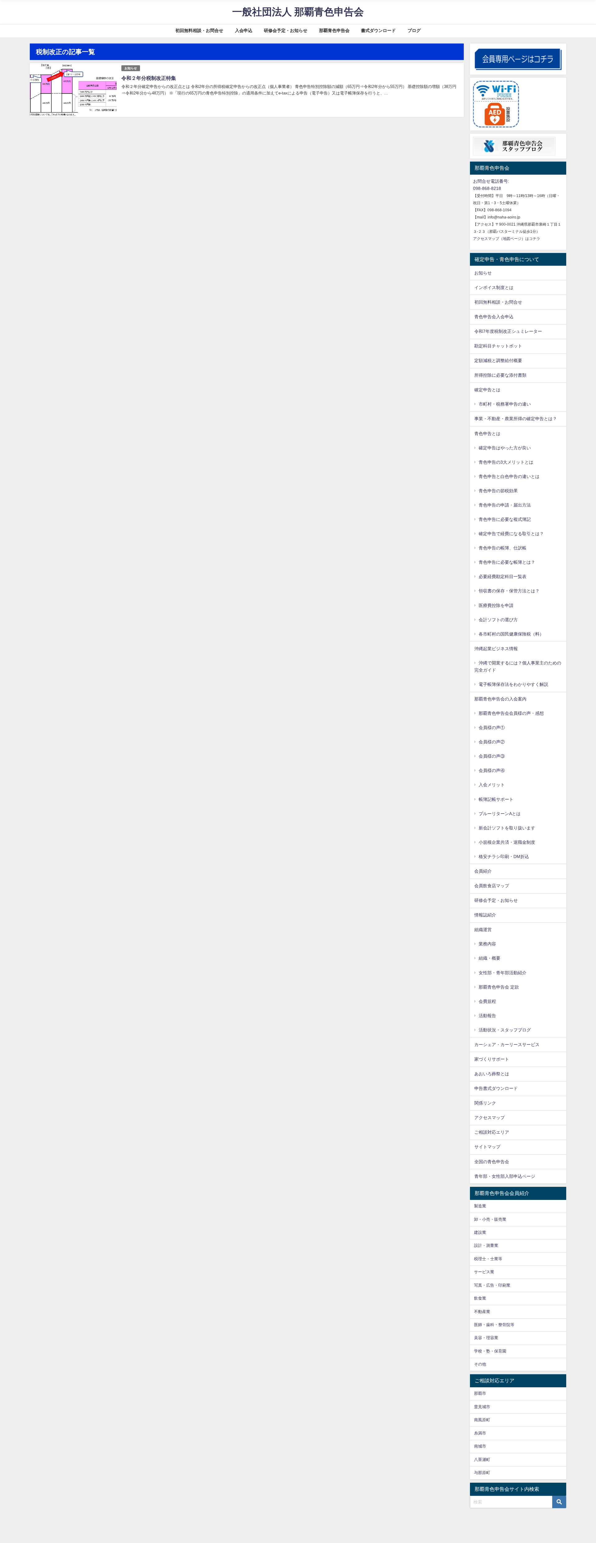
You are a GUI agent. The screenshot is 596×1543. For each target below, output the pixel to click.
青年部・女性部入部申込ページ (504, 1176)
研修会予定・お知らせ (285, 30)
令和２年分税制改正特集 (148, 78)
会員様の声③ (492, 756)
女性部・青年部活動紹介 (502, 973)
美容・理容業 (486, 1338)
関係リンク (485, 1103)
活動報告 (487, 1015)
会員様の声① (492, 727)
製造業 (480, 1206)
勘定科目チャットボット (498, 346)
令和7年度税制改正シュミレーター (508, 331)
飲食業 (480, 1298)
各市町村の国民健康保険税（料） (511, 634)
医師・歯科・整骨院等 (494, 1325)
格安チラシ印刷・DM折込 (504, 856)
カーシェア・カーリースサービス (507, 1044)
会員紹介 (483, 871)
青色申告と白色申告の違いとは (509, 476)
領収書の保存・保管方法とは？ (509, 591)
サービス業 (484, 1272)
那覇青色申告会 (334, 30)
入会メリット (492, 785)
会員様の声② (492, 742)
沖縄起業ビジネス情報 (496, 648)
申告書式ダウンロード (496, 1088)
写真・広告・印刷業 (492, 1285)
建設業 (480, 1232)
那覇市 (480, 1393)
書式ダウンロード (378, 30)
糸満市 (480, 1433)
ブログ (414, 30)
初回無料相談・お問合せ (199, 30)
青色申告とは (487, 433)
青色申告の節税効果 (498, 491)
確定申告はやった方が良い (505, 448)
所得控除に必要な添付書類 (500, 375)
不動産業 (482, 1312)
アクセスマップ (489, 1117)
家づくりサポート (491, 1059)
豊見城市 (482, 1407)
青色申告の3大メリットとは (506, 462)
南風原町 (482, 1420)
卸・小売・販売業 (490, 1219)
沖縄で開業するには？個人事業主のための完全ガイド (517, 666)
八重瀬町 (482, 1460)
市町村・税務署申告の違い (505, 404)
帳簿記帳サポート (496, 799)
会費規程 (487, 1001)
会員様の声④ (492, 770)
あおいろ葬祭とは (491, 1074)
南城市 (480, 1446)
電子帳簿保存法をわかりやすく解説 (513, 684)
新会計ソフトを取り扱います (507, 828)
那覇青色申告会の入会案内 (500, 699)
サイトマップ (487, 1147)
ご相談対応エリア (491, 1132)
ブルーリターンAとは (500, 813)
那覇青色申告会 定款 (499, 987)
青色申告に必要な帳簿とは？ (507, 562)
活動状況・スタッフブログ (505, 1030)
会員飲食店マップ (491, 886)
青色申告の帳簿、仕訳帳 (502, 548)
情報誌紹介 (485, 915)
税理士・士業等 (488, 1259)
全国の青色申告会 (491, 1162)
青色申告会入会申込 (493, 317)
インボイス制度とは (493, 287)
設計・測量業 (486, 1245)
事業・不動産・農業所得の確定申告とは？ (515, 418)
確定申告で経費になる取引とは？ (511, 533)
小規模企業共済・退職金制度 (507, 842)
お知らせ (130, 68)
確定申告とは (487, 390)
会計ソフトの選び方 (498, 620)
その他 (480, 1364)
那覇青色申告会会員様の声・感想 (511, 713)
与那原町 (482, 1473)
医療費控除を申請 (496, 605)
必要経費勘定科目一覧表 (502, 576)
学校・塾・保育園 (490, 1351)
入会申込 (243, 30)
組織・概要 (489, 958)
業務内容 (487, 944)
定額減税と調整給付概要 (498, 360)
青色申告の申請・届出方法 (505, 505)
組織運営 (483, 929)
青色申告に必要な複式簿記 (505, 519)
